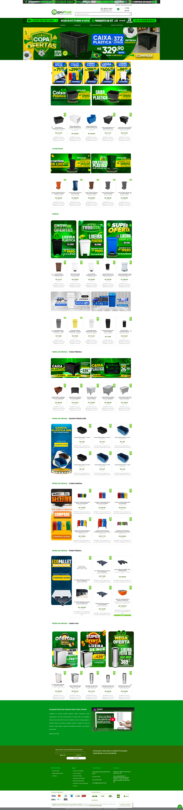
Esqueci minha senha (57, 773)
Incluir (63, 755)
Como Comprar (76, 773)
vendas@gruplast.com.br (99, 783)
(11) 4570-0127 (96, 777)
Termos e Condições (77, 771)
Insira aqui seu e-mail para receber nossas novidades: (69, 749)
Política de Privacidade (78, 778)
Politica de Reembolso (78, 781)
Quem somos (55, 771)
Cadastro (54, 776)
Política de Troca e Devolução (80, 783)
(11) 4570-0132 (98, 780)
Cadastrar (76, 758)
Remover (79, 755)
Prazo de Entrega (77, 776)
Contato (74, 786)
